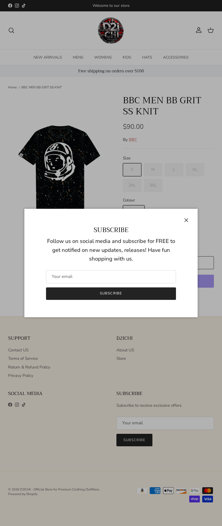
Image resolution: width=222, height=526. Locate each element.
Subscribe (111, 293)
